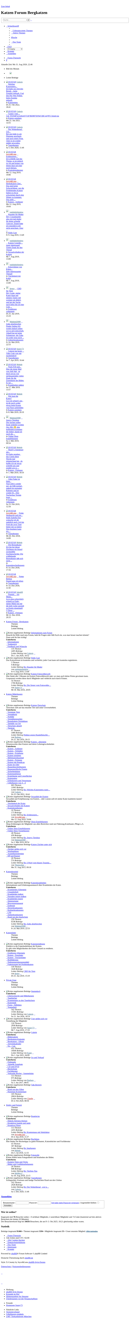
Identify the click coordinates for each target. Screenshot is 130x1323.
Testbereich (12, 644)
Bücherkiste (12, 1069)
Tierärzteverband (13, 1312)
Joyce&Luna (11, 154)
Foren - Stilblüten (15, 1005)
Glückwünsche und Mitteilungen (21, 996)
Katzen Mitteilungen (14, 694)
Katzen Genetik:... (15, 243)
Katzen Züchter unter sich (41, 844)
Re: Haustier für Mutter (33, 667)
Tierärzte (11, 728)
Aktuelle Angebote (15, 1064)
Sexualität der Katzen (39, 796)
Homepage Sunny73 (14, 1305)
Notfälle (11, 717)
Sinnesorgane (13, 901)
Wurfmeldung (13, 851)
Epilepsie (11, 906)
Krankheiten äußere (16, 385)
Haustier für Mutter (15, 214)
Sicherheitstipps (14, 771)
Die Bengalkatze (14, 545)
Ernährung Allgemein (11, 310)
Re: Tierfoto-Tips (30, 1171)
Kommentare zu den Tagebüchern (21, 1000)
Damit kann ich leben (14, 581)
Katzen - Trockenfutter (17, 958)
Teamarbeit (12, 1007)
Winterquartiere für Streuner (17, 1296)
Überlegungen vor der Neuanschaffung (21, 1299)
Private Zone (11, 980)
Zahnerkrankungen (15, 340)
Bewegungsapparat (15, 903)
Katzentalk (12, 1003)
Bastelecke (35, 1116)
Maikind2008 (15, 322)
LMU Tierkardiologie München (18, 1316)
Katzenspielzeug (14, 774)
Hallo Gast (12, 233)
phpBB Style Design (14, 1292)
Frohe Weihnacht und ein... (15, 514)
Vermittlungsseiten (15, 719)
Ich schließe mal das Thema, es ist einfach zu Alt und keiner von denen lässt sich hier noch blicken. (14, 163)
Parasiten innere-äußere (17, 896)
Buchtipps (35, 1139)
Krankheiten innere (15, 899)
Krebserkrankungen (15, 910)
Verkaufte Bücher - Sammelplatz (21, 1073)
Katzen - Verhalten (15, 751)
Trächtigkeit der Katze (16, 803)
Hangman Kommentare (17, 1092)
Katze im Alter (13, 765)
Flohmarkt (12, 1062)
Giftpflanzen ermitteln (15, 1314)
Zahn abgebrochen (13, 324)
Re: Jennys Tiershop (32, 838)
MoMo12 (18, 1173)
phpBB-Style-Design (36, 1262)
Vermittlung (12, 714)
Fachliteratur (13, 1071)
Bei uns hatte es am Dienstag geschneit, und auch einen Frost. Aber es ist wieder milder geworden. (14, 138)
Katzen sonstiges (15, 118)
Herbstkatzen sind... (14, 184)
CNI (9, 912)
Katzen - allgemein (38, 742)
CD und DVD (13, 1067)
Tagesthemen (13, 145)
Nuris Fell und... (14, 367)
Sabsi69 (20, 592)
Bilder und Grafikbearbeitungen (20, 1164)
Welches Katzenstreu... (11, 85)
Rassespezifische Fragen (17, 769)
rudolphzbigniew (16, 212)
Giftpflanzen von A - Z (17, 783)
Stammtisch (35, 991)
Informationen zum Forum (41, 633)
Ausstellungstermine (16, 854)
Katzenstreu (13, 102)
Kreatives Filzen (14, 1125)
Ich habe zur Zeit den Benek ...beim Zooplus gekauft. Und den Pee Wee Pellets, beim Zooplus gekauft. (15, 94)
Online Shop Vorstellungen (18, 831)
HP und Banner (14, 856)
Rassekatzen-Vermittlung (18, 721)
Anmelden (6, 1196)
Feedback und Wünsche (17, 646)
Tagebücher (12, 998)
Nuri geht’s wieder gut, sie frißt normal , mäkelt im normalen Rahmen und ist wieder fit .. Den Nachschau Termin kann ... (14, 490)
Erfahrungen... (12, 156)
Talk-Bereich (36, 1085)
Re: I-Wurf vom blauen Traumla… (37, 863)
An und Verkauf (37, 1057)
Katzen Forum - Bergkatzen (17, 622)
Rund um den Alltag (16, 1089)
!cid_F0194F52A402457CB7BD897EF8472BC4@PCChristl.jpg (32, 116)
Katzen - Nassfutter (15, 955)
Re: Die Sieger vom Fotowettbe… (37, 685)
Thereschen (19, 865)
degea (12, 289)
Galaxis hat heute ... (16, 351)
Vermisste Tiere (14, 712)
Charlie (30, 1098)
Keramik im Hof (12, 1294)
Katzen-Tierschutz (38, 705)
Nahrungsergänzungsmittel (18, 962)
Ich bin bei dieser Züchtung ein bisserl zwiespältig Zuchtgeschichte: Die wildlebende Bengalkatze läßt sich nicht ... (14, 554)
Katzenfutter (11, 933)
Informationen (13, 642)
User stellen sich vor (39, 1019)
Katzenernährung (38, 944)
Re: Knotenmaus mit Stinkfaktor (37, 1132)
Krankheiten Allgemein (17, 890)
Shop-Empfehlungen (39, 822)
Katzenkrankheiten (38, 883)
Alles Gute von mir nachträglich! (13, 354)
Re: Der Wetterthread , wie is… (36, 1187)
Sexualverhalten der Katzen (19, 806)
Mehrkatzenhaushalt (16, 758)
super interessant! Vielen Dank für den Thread (14, 247)
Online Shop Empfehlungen (12, 437)
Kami (29, 1053)
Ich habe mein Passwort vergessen (65, 1203)
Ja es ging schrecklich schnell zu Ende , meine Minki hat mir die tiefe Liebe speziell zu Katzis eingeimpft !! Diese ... (15, 605)
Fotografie (35, 1155)
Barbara (18, 737)
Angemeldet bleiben (88, 1203)
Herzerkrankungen (15, 908)
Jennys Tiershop (12, 420)
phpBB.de (29, 1258)
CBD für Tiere (29, 971)
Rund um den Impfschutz (18, 917)
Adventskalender (14, 1044)
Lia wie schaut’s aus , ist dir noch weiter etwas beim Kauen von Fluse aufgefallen (14, 404)
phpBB (14, 1254)
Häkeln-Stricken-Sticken (17, 1121)
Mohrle (19, 364)
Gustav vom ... (14, 114)
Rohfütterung (13, 960)
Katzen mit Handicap (16, 762)
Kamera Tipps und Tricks (18, 1162)
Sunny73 (20, 349)
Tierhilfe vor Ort (14, 723)
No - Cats (11, 1046)
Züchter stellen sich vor (17, 849)
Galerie (34, 1032)
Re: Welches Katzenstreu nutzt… (37, 790)
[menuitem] (22, 31)
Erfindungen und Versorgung (19, 781)
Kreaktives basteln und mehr (19, 1123)
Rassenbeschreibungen (15, 565)
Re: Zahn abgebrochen (33, 924)
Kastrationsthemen (15, 170)
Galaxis (20, 82)
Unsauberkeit (13, 892)
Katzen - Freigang (15, 470)
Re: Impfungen (30, 1148)
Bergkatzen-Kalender (16, 1039)
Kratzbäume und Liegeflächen (20, 776)
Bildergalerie (13, 1037)
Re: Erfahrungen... (31, 815)
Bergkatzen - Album (16, 1041)
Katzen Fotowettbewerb (40, 674)
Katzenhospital (12, 872)
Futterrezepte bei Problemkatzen (20, 964)
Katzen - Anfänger (15, 202)
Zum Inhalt (5, 6)
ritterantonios (92, 1231)
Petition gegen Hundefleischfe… (37, 735)
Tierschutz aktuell (15, 726)
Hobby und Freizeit (14, 1105)
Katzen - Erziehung (15, 753)
